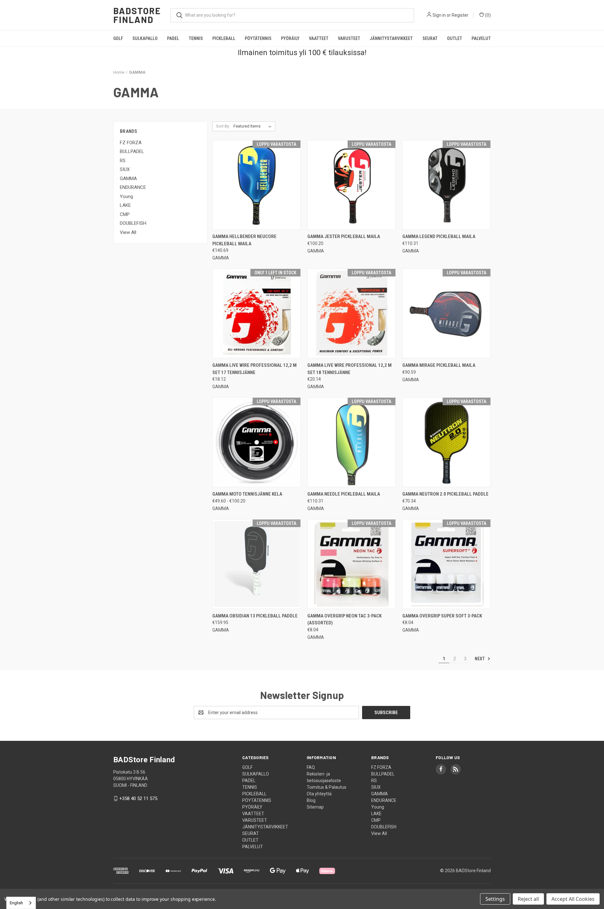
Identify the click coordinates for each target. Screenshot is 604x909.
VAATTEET (318, 38)
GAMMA (128, 178)
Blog (311, 800)
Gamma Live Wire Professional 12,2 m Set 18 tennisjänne (349, 368)
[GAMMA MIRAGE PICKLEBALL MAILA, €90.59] (446, 313)
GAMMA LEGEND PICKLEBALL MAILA (438, 236)
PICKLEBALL (223, 38)
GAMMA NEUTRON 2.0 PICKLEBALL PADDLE (445, 494)
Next (480, 658)
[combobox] (21, 903)
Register (460, 15)
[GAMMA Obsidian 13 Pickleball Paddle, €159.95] (256, 564)
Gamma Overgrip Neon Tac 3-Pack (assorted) (344, 619)
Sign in (439, 15)
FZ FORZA (131, 142)
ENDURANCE (133, 187)
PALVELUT (481, 38)
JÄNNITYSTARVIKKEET (391, 38)
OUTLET (454, 38)
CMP (125, 214)
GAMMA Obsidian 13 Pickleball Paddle (255, 616)
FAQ (311, 767)
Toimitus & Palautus (326, 787)
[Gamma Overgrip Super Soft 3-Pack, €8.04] (446, 564)
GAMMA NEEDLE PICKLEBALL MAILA (343, 494)
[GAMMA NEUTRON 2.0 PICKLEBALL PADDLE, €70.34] (446, 442)
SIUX (125, 169)
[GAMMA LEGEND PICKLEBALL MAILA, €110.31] (446, 185)
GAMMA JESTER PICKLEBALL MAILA (343, 236)
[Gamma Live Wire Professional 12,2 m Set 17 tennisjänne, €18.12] (256, 313)
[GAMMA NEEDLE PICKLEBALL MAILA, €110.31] (351, 442)
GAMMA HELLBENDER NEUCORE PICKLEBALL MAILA (244, 240)
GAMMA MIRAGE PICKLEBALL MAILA (438, 365)
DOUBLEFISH (133, 223)
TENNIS (196, 38)
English (16, 902)
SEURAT (430, 38)
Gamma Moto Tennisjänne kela (247, 494)
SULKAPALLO (145, 38)
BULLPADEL (132, 151)
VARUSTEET (349, 38)
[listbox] (253, 126)
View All (128, 232)
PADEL (173, 38)
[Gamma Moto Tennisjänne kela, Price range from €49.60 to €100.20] (256, 442)
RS (123, 160)
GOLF (118, 38)
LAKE (125, 205)
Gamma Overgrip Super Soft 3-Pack (442, 616)
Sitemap (315, 807)
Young (126, 196)
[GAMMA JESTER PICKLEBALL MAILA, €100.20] (351, 185)
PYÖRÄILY (290, 38)
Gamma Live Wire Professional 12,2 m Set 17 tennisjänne (254, 368)
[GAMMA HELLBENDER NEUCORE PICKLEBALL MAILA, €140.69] (256, 185)
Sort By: (223, 126)
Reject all (528, 898)
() (487, 15)
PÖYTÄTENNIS (258, 38)
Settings (495, 898)
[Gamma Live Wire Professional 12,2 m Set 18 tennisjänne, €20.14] (351, 313)
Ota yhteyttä (319, 793)
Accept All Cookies (573, 898)
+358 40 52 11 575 (138, 798)
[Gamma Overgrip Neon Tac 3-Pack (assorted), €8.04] (351, 564)
